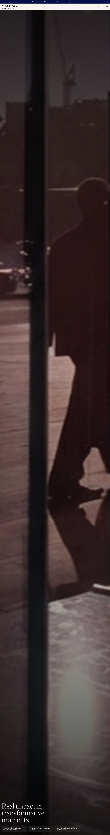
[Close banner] (107, 2)
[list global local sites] (98, 6)
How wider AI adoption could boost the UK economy (66, 828)
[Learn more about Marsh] (77, 1)
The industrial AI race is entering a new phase (40, 828)
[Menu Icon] (106, 6)
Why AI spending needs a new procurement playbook (12, 828)
